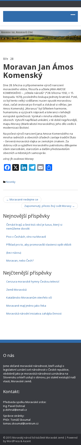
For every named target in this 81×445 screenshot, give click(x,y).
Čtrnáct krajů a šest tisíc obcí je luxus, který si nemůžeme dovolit (34, 226)
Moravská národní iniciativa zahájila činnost (33, 313)
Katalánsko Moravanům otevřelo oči (29, 297)
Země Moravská (16, 289)
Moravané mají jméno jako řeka (26, 305)
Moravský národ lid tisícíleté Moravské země (38, 437)
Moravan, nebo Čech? (20, 260)
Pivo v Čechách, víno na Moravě (26, 236)
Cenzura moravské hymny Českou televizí (32, 281)
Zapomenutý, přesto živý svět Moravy (49, 206)
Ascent (27, 441)
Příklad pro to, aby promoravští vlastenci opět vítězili (38, 244)
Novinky (10, 182)
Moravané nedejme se (22, 199)
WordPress (13, 441)
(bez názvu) (13, 252)
